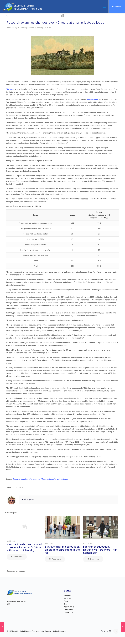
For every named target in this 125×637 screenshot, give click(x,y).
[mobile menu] (105, 7)
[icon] (110, 631)
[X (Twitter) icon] (102, 631)
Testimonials (69, 607)
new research (92, 99)
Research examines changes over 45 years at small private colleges (40, 479)
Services (67, 598)
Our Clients (68, 610)
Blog (66, 604)
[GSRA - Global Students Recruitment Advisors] (22, 6)
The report (10, 89)
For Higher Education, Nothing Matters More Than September (100, 549)
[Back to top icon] (115, 631)
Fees (66, 601)
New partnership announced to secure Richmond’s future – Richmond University (24, 547)
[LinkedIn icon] (107, 631)
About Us (68, 596)
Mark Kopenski (26, 28)
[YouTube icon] (105, 631)
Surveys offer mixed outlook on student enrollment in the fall (62, 549)
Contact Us (116, 7)
